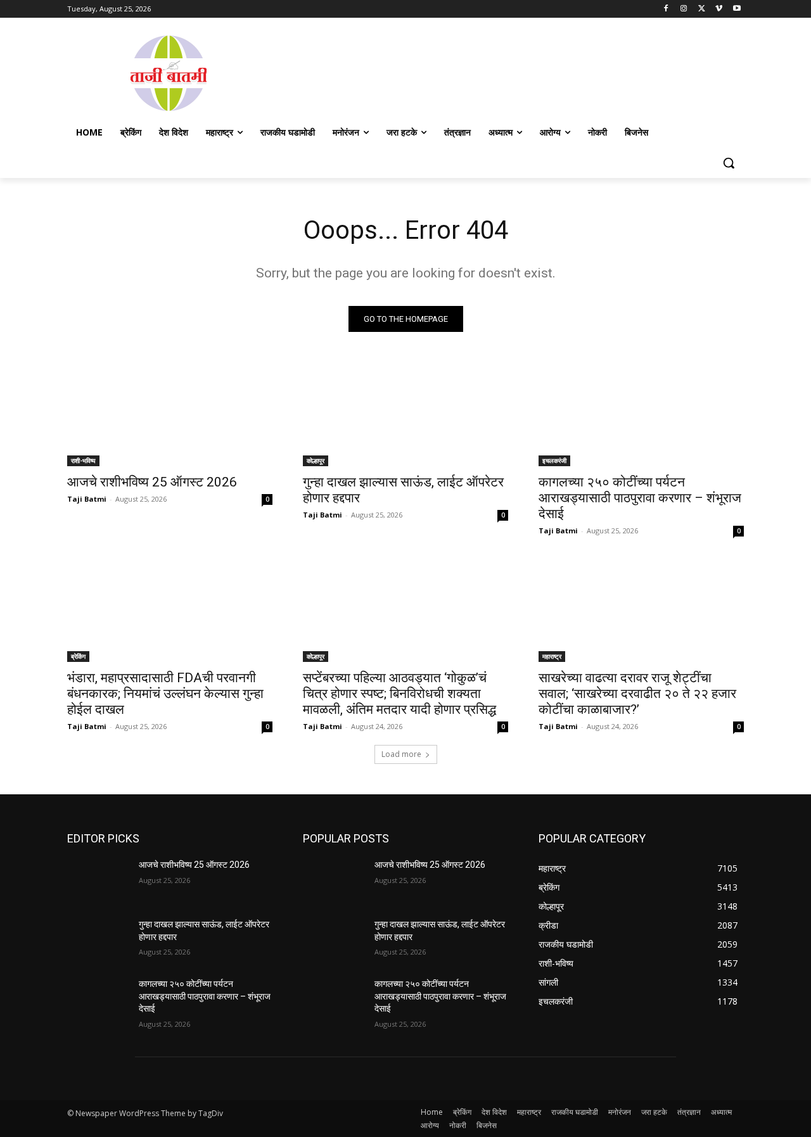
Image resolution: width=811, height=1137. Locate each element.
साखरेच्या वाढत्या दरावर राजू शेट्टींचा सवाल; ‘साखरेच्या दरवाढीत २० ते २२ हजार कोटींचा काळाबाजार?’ (637, 693)
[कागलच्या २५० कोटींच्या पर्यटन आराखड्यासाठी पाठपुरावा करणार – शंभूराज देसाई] (641, 415)
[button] (728, 163)
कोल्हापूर (315, 460)
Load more (401, 754)
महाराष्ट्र (551, 656)
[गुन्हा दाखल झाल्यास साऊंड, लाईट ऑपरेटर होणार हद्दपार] (405, 415)
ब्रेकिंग (78, 656)
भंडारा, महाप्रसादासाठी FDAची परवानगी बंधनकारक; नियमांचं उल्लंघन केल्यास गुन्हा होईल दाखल (165, 693)
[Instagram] (684, 9)
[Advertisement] (507, 72)
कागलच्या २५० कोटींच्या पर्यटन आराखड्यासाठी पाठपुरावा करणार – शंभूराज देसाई (640, 497)
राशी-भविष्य (83, 460)
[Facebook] (666, 9)
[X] (701, 9)
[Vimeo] (719, 9)
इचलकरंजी (554, 460)
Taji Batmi (86, 499)
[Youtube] (736, 9)
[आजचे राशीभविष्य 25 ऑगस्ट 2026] (169, 415)
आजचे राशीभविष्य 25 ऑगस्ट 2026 (152, 482)
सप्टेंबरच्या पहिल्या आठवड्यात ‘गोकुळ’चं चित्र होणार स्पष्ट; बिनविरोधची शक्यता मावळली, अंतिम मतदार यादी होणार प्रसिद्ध (399, 693)
